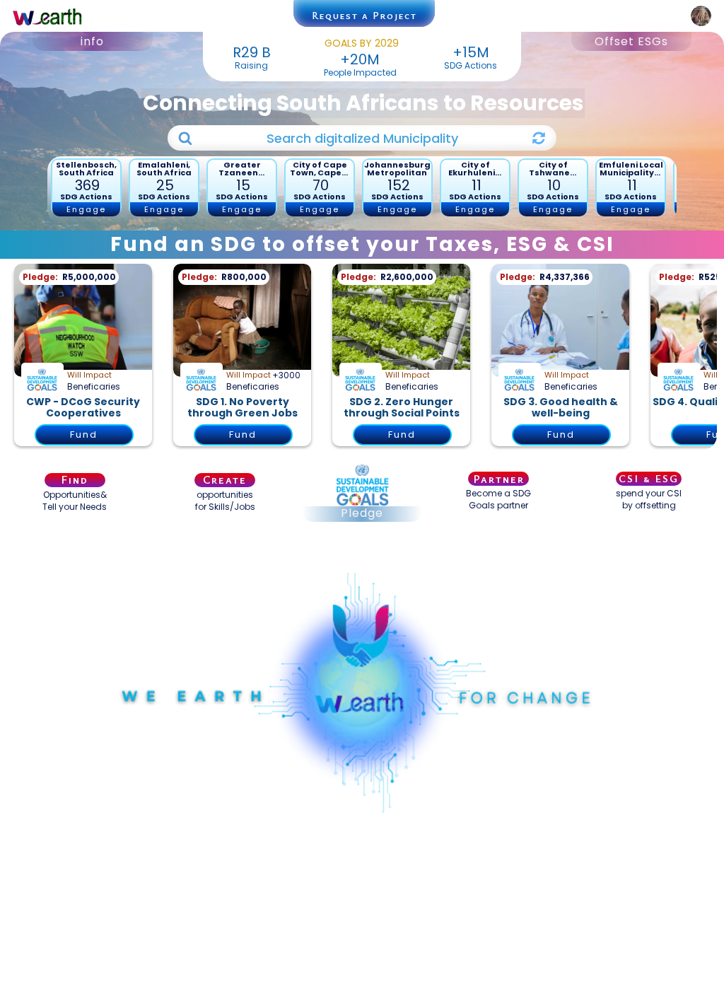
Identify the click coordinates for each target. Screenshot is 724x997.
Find (74, 480)
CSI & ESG (649, 478)
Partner (499, 479)
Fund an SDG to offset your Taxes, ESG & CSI (362, 244)
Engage (86, 209)
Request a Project (364, 15)
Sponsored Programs (362, 553)
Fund (84, 434)
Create (225, 480)
